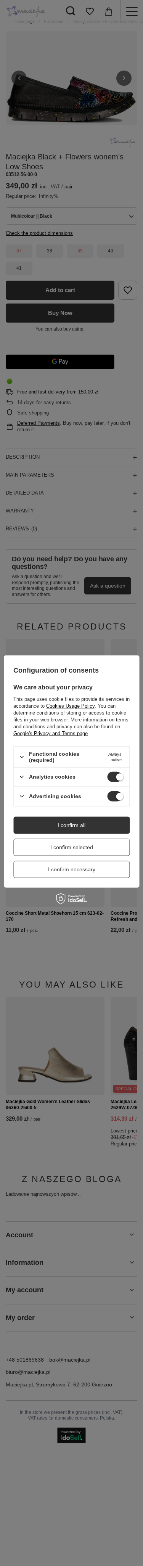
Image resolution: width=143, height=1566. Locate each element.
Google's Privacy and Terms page (50, 733)
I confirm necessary (71, 869)
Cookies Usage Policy (70, 706)
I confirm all (71, 825)
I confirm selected (71, 847)
